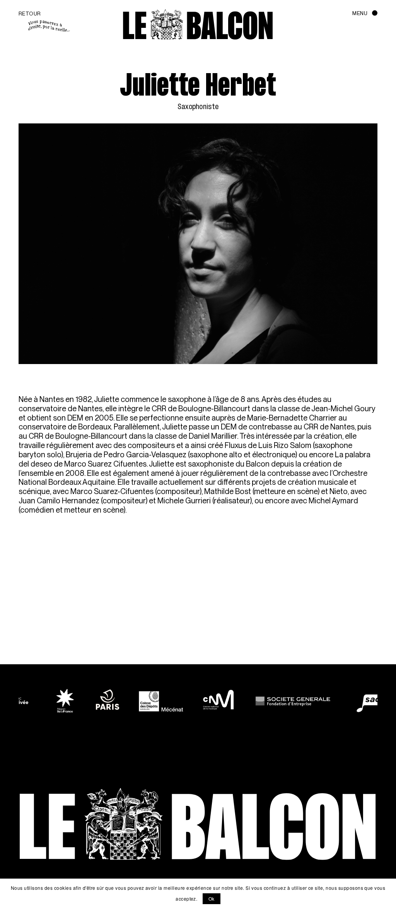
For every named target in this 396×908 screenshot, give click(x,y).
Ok (211, 898)
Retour (30, 13)
